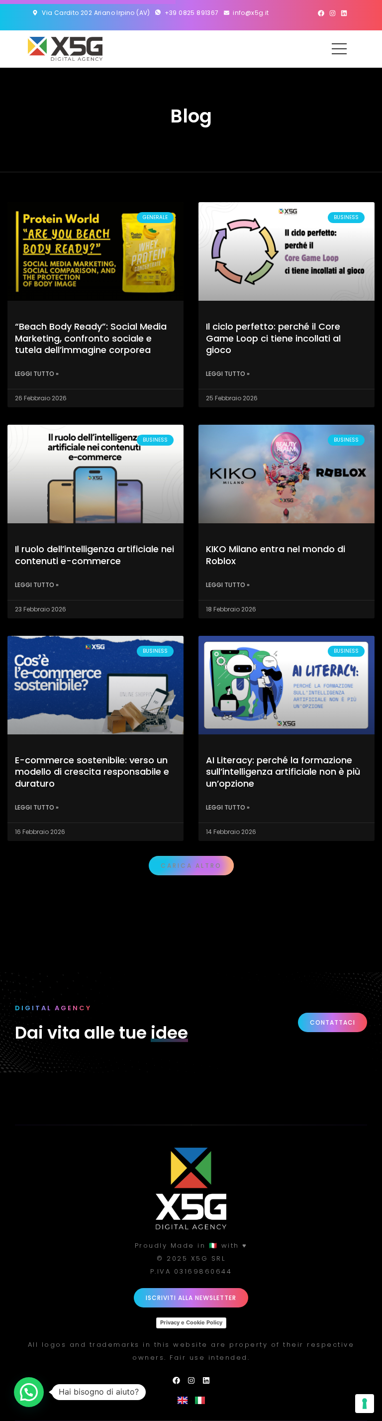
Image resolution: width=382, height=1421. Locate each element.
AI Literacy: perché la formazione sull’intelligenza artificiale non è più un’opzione (283, 772)
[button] (191, 865)
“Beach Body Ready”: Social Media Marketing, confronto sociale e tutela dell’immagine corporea (91, 338)
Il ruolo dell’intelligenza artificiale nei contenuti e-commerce (94, 555)
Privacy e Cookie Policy (191, 1322)
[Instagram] (332, 13)
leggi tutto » (37, 373)
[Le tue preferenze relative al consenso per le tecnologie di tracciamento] (364, 1403)
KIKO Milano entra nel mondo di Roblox (275, 555)
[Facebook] (321, 13)
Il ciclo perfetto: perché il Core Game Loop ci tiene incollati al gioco (273, 338)
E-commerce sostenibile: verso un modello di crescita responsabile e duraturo (92, 772)
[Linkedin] (344, 13)
